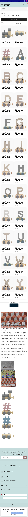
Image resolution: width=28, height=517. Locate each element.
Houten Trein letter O (6, 203)
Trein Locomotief (7, 42)
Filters (13, 19)
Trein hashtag (6, 64)
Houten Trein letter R (6, 226)
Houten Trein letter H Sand (6, 157)
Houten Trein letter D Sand (6, 111)
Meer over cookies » (14, 514)
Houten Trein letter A (19, 65)
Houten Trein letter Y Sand (19, 295)
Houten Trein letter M (19, 180)
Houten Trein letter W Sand (19, 272)
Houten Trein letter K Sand (6, 180)
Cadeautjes (8, 11)
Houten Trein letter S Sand (19, 226)
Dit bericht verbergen (17, 512)
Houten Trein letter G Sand (19, 134)
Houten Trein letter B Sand (6, 88)
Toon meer (14, 305)
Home (2, 11)
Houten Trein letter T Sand (6, 249)
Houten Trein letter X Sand (6, 295)
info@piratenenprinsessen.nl (7, 359)
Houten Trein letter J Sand (19, 157)
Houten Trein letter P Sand (19, 203)
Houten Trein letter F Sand (6, 134)
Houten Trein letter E (19, 111)
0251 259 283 (7, 476)
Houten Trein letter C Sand (19, 88)
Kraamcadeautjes (15, 11)
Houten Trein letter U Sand (19, 249)
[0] (26, 4)
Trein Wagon (19, 42)
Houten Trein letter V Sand (6, 272)
